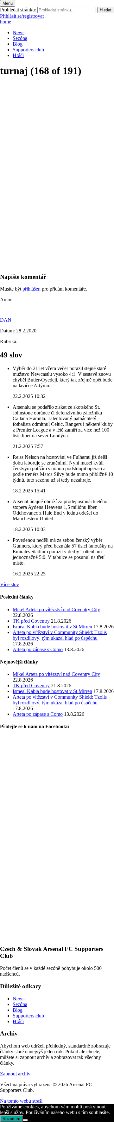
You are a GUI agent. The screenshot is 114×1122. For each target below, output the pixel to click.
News (18, 32)
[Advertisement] (57, 210)
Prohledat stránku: (18, 9)
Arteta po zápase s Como (38, 649)
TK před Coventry (31, 621)
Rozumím (11, 1118)
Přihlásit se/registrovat (22, 16)
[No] (25, 1120)
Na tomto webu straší (21, 1101)
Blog (17, 44)
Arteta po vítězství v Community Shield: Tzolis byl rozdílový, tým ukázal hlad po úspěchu (60, 635)
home (5, 21)
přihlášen (32, 289)
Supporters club (28, 49)
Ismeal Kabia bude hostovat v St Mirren (52, 626)
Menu (8, 3)
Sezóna (20, 38)
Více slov (9, 584)
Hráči (18, 55)
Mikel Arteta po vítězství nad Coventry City (56, 609)
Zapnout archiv (15, 1073)
